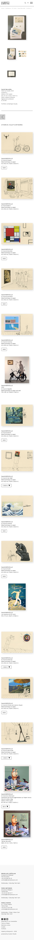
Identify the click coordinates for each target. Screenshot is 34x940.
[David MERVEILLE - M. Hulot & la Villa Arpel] (17, 778)
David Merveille (6, 89)
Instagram (5, 919)
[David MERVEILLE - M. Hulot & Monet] (17, 415)
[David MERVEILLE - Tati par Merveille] (17, 824)
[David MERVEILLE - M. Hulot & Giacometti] (17, 733)
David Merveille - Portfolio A (24, 8)
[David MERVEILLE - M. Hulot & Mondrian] (17, 234)
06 (11, 857)
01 (2, 857)
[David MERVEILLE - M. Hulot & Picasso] (17, 143)
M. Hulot (14, 8)
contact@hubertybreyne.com (9, 880)
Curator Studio (12, 934)
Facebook (2, 919)
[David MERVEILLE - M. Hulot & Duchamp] (17, 279)
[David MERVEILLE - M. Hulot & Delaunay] (17, 642)
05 (9, 857)
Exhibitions (8, 8)
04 (8, 857)
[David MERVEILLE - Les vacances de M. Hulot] (17, 597)
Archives (3, 928)
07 (14, 857)
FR (28, 2)
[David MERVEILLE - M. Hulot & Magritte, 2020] (17, 370)
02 (4, 857)
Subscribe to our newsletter (9, 921)
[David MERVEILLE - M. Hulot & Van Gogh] (17, 461)
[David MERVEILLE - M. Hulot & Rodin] (17, 551)
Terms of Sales (5, 923)
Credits (3, 927)
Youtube (7, 919)
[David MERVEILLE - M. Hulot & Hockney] (17, 324)
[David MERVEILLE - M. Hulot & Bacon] (17, 188)
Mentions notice (5, 925)
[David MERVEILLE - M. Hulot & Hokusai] (17, 506)
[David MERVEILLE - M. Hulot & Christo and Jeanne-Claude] (17, 688)
